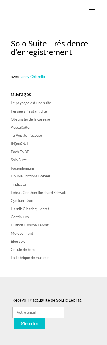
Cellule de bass (23, 249)
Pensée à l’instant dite (29, 111)
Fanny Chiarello (32, 76)
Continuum (20, 217)
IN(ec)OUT (20, 143)
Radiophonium (22, 168)
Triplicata (18, 184)
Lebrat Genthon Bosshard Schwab (38, 192)
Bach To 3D (20, 152)
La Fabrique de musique (30, 257)
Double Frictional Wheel (30, 176)
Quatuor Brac (22, 200)
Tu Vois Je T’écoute (26, 135)
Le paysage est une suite (31, 103)
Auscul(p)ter (21, 127)
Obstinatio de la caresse (30, 119)
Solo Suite (19, 160)
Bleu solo (18, 241)
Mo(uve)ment (22, 233)
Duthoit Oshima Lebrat (30, 225)
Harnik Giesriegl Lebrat (30, 209)
